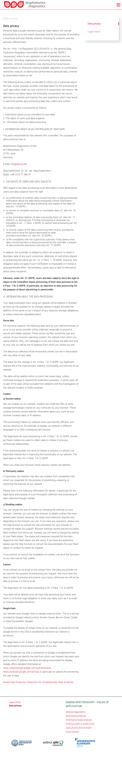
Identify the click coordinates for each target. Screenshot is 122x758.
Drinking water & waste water (80, 724)
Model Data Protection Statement (20, 682)
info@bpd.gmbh (19, 164)
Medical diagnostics (75, 712)
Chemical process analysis (79, 720)
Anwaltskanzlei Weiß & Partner (58, 682)
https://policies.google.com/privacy (21, 671)
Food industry (72, 732)
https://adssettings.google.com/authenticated (27, 668)
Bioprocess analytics (76, 716)
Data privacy (94, 23)
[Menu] (118, 4)
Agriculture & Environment (79, 728)
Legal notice (94, 31)
